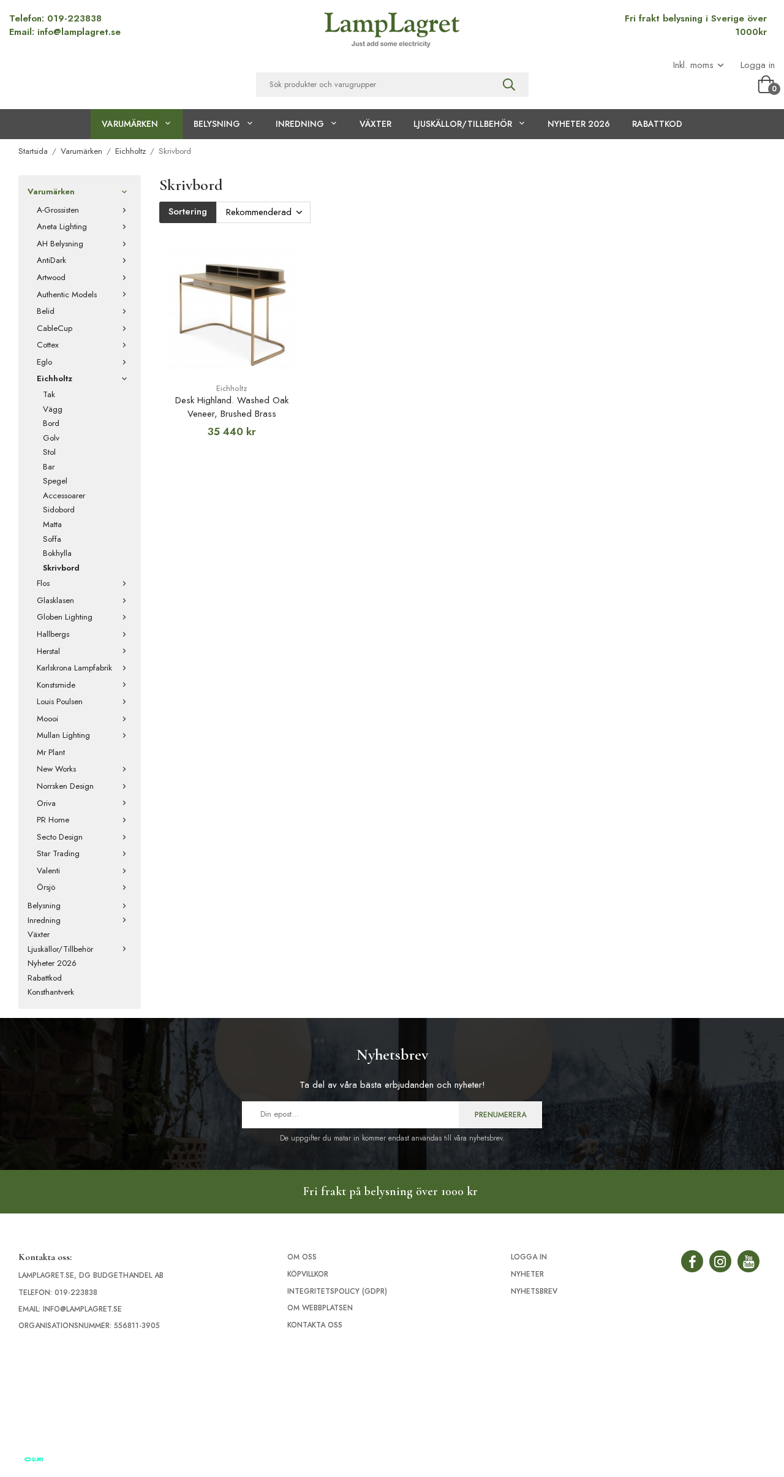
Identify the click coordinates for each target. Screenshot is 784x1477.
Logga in (758, 65)
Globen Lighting (64, 617)
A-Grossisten (58, 210)
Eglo (44, 362)
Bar (49, 467)
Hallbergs (53, 634)
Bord (51, 423)
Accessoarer (64, 495)
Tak (49, 394)
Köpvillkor (307, 1274)
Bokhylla (57, 553)
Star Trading (58, 853)
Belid (46, 311)
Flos (43, 583)
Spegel (55, 481)
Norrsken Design (65, 786)
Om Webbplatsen (320, 1307)
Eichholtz (54, 378)
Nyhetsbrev (534, 1291)
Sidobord (59, 509)
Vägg (52, 409)
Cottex (48, 345)
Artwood (51, 277)
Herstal (48, 651)
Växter (375, 124)
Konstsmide (56, 685)
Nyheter (527, 1274)
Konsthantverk (51, 992)
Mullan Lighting (63, 735)
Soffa (52, 539)
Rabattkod (657, 124)
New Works (56, 769)
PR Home (53, 820)
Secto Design (60, 837)
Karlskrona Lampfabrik (74, 668)
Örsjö (46, 887)
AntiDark (51, 260)
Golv (51, 438)
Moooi (47, 718)
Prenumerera (500, 1114)
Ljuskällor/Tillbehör (462, 124)
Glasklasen (55, 600)
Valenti (48, 870)
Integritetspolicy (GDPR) (337, 1291)
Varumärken (130, 124)
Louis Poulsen (60, 701)
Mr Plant (51, 752)
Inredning (300, 124)
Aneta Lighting (62, 226)
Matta (52, 524)
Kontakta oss (314, 1325)
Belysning (217, 124)
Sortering (187, 211)
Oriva (46, 803)
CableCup (54, 328)
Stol (49, 452)
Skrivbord (61, 568)
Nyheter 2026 (579, 124)
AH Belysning (60, 243)
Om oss (302, 1256)
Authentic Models (67, 294)
